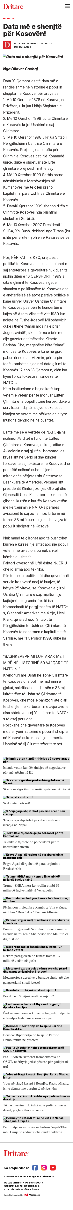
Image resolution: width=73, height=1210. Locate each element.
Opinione (9, 18)
